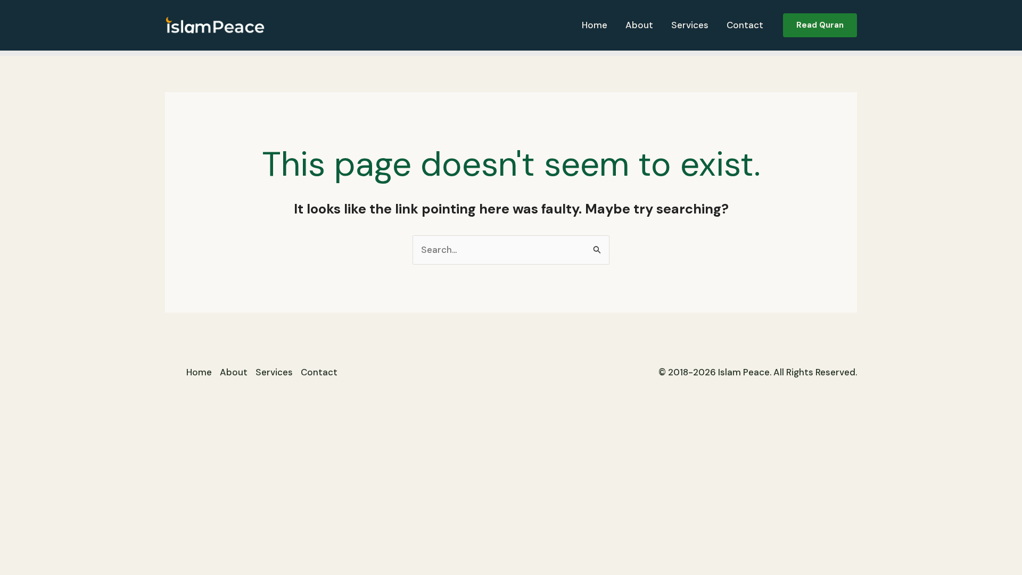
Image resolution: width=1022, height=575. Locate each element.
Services (689, 25)
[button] (820, 25)
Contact (745, 25)
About (639, 25)
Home (594, 25)
